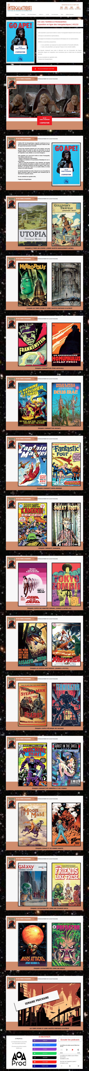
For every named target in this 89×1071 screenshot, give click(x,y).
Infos (62, 14)
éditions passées (70, 14)
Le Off (47, 14)
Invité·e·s (41, 14)
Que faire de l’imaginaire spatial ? (68, 1061)
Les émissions (55, 14)
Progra (17, 14)
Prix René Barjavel (32, 14)
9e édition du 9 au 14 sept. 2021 (70, 4)
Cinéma (23, 14)
